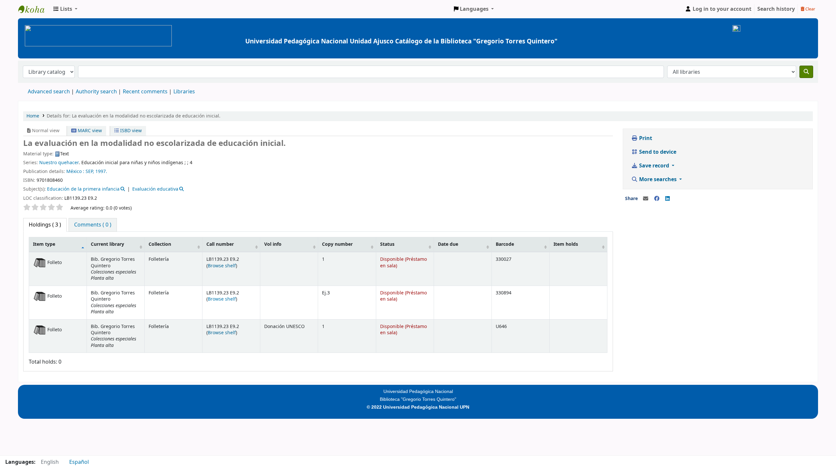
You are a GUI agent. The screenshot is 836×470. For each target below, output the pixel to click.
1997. (101, 171)
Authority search (96, 92)
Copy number (337, 244)
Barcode (505, 244)
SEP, (90, 171)
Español (79, 462)
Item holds (566, 244)
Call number (220, 244)
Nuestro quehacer (59, 162)
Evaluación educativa (155, 189)
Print (645, 138)
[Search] (806, 72)
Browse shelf (222, 265)
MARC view (89, 130)
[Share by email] (645, 199)
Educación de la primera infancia (83, 189)
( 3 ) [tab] (45, 225)
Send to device (657, 152)
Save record (654, 166)
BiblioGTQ (34, 9)
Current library (107, 244)
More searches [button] (658, 179)
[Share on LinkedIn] (667, 199)
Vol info (272, 244)
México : (75, 171)
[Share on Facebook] (656, 199)
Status (387, 244)
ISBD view (130, 130)
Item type (44, 244)
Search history (776, 9)
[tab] (93, 225)
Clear (809, 9)
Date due (448, 244)
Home (32, 116)
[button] (65, 9)
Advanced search (49, 92)
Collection (160, 244)
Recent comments (145, 92)
